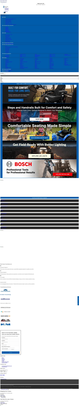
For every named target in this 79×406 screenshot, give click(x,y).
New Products (4, 69)
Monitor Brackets (37, 55)
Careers (3, 360)
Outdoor (36, 56)
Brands (3, 57)
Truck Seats (7, 22)
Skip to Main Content (3, 0)
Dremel (21, 62)
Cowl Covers (7, 48)
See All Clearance (8, 71)
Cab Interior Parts (5, 44)
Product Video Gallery (5, 361)
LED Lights (7, 36)
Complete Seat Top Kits (9, 19)
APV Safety (7, 59)
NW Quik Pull (52, 61)
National (51, 59)
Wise (65, 63)
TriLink (65, 61)
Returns (3, 358)
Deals (21, 55)
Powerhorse (51, 63)
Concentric (22, 59)
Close (1, 396)
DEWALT (21, 60)
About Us (3, 359)
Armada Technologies (8, 61)
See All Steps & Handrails (9, 43)
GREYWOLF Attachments (24, 67)
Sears (50, 66)
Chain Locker (22, 58)
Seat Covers (7, 29)
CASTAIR (6, 68)
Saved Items (7, 9)
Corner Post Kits (7, 47)
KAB (35, 62)
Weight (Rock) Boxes (67, 55)
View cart (2, 397)
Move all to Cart (5, 403)
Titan (65, 60)
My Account (7, 8)
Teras (65, 59)
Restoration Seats (8, 21)
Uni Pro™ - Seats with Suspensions (10, 24)
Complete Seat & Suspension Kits (10, 18)
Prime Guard (52, 64)
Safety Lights (7, 40)
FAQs (3, 357)
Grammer (21, 66)
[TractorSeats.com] (3, 2)
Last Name (3, 340)
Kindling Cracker (37, 63)
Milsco (36, 67)
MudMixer (51, 58)
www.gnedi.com (4, 366)
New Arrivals (7, 55)
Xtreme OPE (66, 64)
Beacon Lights (7, 35)
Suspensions (7, 31)
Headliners (7, 51)
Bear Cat (6, 64)
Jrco (35, 60)
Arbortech (7, 60)
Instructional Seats (8, 20)
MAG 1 (36, 65)
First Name (3, 337)
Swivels (51, 56)
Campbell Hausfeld (8, 67)
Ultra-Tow (66, 62)
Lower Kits (7, 52)
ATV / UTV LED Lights (8, 34)
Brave (6, 65)
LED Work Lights (8, 37)
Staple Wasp (52, 68)
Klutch (36, 64)
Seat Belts (6, 28)
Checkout (4, 396)
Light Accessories (8, 38)
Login (7, 11)
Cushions (6, 27)
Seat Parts (7, 30)
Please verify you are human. (6, 346)
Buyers (6, 66)
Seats (3, 17)
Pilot (50, 62)
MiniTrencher (37, 68)
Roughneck (51, 65)
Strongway (66, 58)
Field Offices (7, 49)
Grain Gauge (22, 65)
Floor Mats (7, 50)
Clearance (3, 70)
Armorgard (7, 62)
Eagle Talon (22, 63)
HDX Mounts (22, 68)
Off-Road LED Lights (8, 39)
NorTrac (51, 60)
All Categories (4, 53)
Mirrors (36, 54)
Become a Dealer (4, 362)
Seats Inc (51, 67)
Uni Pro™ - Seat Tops (8, 23)
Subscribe (10, 352)
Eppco (21, 64)
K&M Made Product (38, 61)
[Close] (8, 389)
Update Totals (2, 395)
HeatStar (36, 58)
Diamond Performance (23, 61)
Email (3, 343)
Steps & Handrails (4, 42)
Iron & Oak (36, 59)
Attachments (7, 56)
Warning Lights (7, 41)
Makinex (36, 66)
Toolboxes (66, 54)
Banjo (6, 63)
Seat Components (5, 25)
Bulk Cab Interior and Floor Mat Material (11, 46)
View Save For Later (4, 389)
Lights (3, 32)
